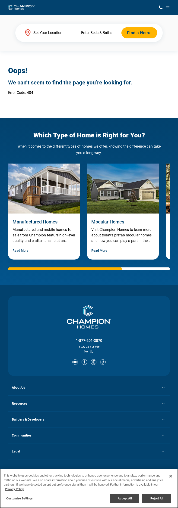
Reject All (156, 498)
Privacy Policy (14, 489)
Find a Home (139, 32)
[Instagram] (93, 362)
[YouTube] (75, 362)
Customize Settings (19, 498)
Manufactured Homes (35, 222)
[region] (89, 488)
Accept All (125, 498)
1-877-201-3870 (89, 340)
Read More (21, 250)
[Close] (170, 476)
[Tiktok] (103, 362)
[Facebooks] (84, 362)
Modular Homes (107, 222)
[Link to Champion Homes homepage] (21, 7)
